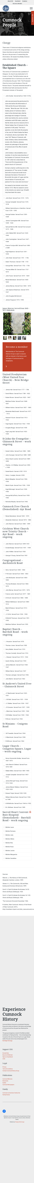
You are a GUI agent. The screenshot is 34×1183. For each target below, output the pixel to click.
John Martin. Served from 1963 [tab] (15, 679)
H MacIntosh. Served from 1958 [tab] (15, 737)
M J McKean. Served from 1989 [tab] (15, 807)
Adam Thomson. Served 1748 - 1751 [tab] (17, 262)
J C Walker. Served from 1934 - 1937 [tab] (17, 703)
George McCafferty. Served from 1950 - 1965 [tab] (18, 497)
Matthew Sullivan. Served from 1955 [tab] (17, 624)
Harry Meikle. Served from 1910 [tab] (15, 649)
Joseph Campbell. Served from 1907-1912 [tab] (17, 776)
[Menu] (30, 8)
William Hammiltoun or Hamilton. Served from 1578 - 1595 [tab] (18, 209)
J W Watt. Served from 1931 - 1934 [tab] (17, 699)
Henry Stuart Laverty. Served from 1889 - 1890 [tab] (18, 460)
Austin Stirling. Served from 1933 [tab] (16, 661)
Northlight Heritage (7, 1040)
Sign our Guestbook (8, 1057)
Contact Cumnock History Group (11, 1070)
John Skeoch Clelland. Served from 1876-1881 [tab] (16, 766)
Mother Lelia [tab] (9, 835)
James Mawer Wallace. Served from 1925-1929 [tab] (17, 788)
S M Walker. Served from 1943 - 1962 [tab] (17, 715)
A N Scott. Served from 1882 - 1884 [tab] (17, 598)
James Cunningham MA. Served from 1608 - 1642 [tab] (17, 222)
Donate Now (6, 1053)
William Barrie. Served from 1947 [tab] (16, 671)
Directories (5, 1081)
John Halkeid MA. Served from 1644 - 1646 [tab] (17, 234)
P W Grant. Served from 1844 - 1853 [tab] (17, 574)
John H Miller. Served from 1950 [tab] (16, 551)
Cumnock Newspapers (8, 1084)
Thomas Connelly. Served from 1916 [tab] (17, 653)
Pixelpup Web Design (19, 1122)
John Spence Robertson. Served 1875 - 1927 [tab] (18, 291)
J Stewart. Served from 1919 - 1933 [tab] (17, 657)
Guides (4, 1082)
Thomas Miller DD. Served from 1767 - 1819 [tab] (17, 271)
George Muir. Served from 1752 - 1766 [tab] (18, 265)
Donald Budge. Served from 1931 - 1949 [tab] (18, 548)
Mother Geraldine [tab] (11, 858)
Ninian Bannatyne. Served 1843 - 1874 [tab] (17, 516)
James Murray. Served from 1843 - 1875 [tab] (18, 286)
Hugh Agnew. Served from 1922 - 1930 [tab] (18, 424)
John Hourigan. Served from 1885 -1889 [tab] (18, 455)
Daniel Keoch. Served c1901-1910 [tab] (16, 471)
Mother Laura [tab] (10, 827)
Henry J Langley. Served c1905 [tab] (15, 475)
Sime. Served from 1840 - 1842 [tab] (15, 570)
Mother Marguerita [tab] (11, 854)
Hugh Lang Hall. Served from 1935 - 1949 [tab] (17, 433)
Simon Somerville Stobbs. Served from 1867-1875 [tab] (17, 759)
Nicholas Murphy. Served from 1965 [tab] (17, 501)
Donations (24, 1)
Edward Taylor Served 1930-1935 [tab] (16, 793)
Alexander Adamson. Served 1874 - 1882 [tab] (18, 520)
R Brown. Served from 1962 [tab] (14, 719)
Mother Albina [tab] (10, 839)
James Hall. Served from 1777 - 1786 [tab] (17, 389)
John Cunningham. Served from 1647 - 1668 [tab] (18, 240)
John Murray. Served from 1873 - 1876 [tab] (18, 590)
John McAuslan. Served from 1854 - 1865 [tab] (17, 579)
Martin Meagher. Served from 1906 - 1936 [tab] (17, 480)
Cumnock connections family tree (11, 1092)
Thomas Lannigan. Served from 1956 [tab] (17, 675)
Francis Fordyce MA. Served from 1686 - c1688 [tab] (18, 247)
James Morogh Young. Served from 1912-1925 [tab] (17, 782)
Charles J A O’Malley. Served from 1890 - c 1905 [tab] (18, 466)
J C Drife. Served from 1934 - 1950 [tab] (16, 614)
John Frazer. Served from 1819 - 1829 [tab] (17, 276)
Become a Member (17, 3)
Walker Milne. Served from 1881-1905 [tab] (17, 771)
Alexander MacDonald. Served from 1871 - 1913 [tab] (18, 413)
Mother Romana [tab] (10, 831)
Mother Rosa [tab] (9, 846)
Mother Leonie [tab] (10, 850)
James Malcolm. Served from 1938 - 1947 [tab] (17, 666)
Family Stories (6, 1094)
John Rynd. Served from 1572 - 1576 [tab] (17, 198)
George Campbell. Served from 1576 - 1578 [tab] (17, 203)
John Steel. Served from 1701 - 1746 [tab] (17, 258)
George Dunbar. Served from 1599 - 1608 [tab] (17, 216)
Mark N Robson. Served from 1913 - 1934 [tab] (17, 609)
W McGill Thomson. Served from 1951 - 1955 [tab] (18, 619)
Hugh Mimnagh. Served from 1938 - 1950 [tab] (17, 490)
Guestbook (17, 1)
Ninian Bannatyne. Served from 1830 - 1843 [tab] (17, 281)
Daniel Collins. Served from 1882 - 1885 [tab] (18, 451)
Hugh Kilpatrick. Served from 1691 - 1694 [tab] (17, 253)
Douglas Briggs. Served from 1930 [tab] (16, 427)
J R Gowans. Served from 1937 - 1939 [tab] (17, 707)
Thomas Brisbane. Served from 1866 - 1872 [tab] (17, 585)
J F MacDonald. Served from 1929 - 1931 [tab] (17, 694)
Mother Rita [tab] (9, 843)
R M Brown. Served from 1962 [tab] (15, 741)
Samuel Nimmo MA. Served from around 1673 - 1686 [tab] (18, 228)
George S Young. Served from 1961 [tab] (17, 555)
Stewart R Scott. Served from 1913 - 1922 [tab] (17, 419)
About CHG (10, 1)
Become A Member (8, 1055)
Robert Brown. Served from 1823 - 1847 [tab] (18, 397)
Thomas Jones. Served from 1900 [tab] (16, 645)
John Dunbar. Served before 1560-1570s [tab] (18, 96)
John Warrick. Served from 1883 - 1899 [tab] (18, 524)
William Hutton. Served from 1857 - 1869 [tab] (18, 407)
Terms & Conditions (8, 1069)
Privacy (4, 1067)
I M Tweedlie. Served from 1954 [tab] (15, 733)
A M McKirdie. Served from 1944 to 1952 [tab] (18, 803)
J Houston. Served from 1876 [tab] (15, 641)
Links (4, 1058)
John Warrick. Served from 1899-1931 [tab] (18, 544)
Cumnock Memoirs (7, 1079)
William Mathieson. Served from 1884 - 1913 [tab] (18, 603)
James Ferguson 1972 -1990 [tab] (15, 300)
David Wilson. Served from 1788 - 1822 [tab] (18, 393)
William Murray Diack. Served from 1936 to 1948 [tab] (18, 798)
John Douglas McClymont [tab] (14, 296)
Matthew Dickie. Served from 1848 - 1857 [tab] (17, 402)
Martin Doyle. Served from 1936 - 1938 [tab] (18, 485)
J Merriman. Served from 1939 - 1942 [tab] (17, 711)
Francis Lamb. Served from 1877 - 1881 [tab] (18, 594)
